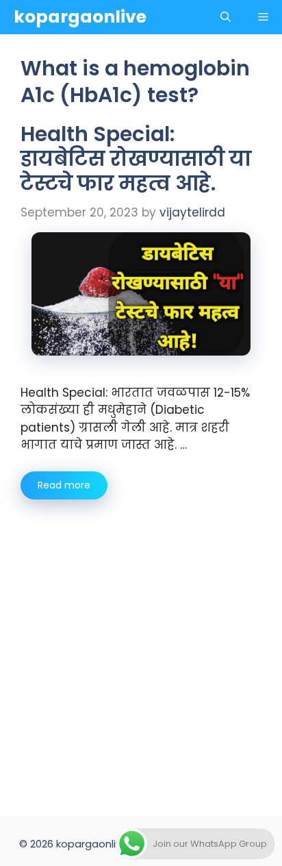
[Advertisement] (141, 647)
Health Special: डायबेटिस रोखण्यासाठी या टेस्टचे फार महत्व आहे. (136, 158)
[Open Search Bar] (225, 17)
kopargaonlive (80, 17)
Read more (64, 485)
